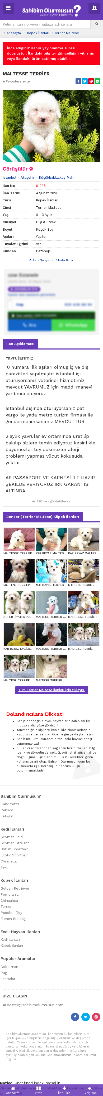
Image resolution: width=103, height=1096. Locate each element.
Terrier (6, 907)
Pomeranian (11, 894)
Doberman (9, 967)
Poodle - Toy (11, 913)
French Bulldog (13, 919)
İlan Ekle (64, 1093)
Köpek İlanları (38, 33)
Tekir (5, 867)
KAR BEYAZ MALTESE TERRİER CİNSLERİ (64, 553)
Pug (4, 973)
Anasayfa (14, 33)
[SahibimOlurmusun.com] (51, 10)
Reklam (7, 810)
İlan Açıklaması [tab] (20, 344)
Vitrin (39, 1093)
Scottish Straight (15, 843)
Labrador (8, 979)
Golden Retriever (15, 888)
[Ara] (97, 24)
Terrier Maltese (66, 33)
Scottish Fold (12, 837)
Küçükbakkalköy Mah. (56, 178)
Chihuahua (9, 901)
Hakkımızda (10, 804)
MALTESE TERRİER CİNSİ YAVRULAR (28, 585)
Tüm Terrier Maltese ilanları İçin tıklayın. (51, 690)
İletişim (7, 816)
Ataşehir (28, 178)
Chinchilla (9, 861)
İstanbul (9, 178)
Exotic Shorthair (14, 855)
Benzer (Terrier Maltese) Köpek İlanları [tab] (42, 517)
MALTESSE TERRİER (17, 553)
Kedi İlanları (10, 940)
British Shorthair (14, 849)
